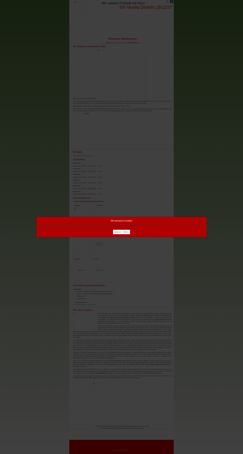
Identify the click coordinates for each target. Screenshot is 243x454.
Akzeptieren (117, 232)
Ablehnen (126, 232)
